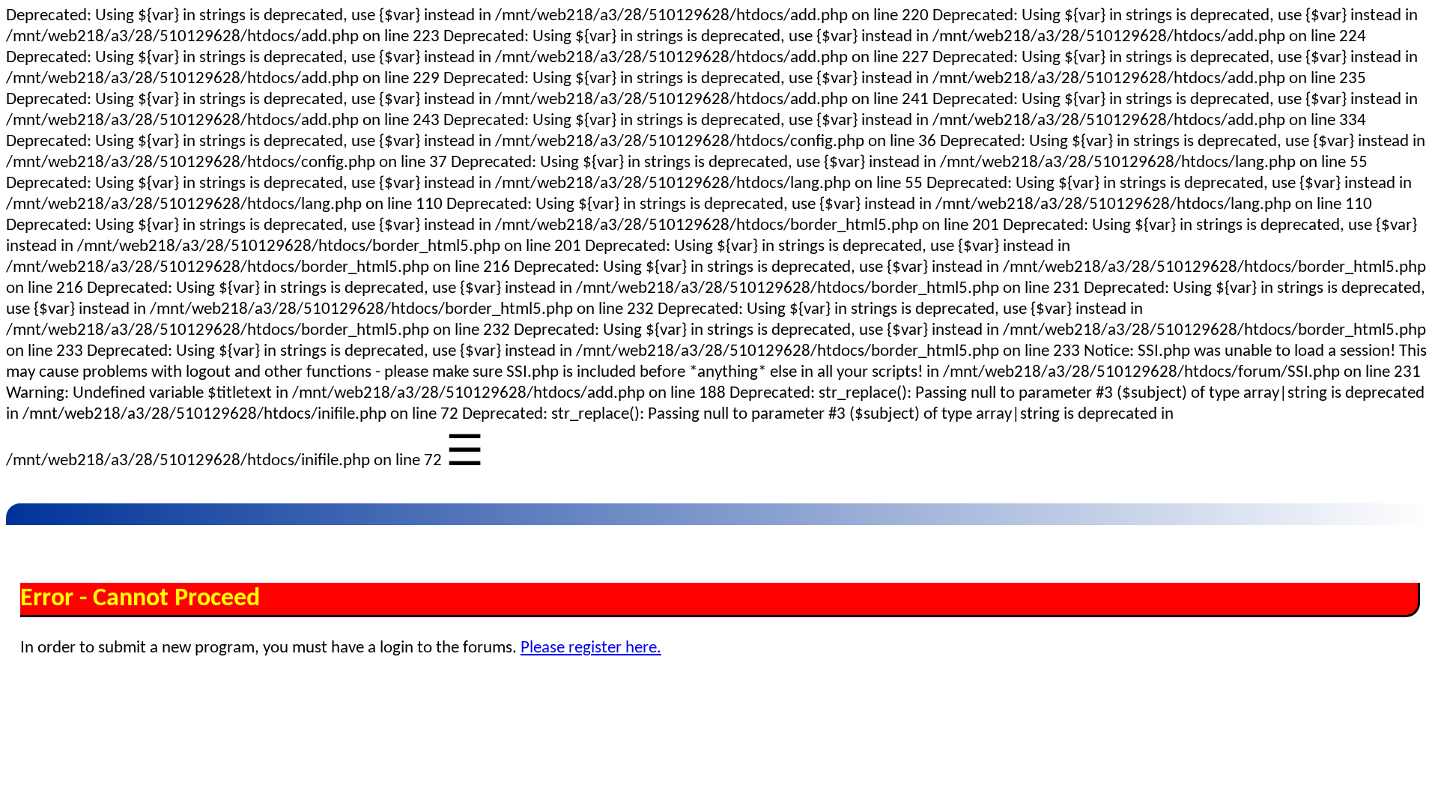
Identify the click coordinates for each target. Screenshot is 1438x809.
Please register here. (591, 648)
